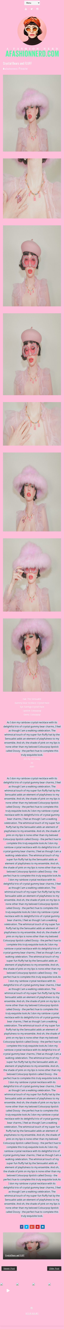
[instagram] (37, 9)
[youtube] (26, 9)
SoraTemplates (19, 1316)
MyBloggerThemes (50, 1316)
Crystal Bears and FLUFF (14, 1255)
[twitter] (31, 9)
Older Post (54, 1268)
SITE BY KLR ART (32, 1313)
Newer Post (9, 1268)
